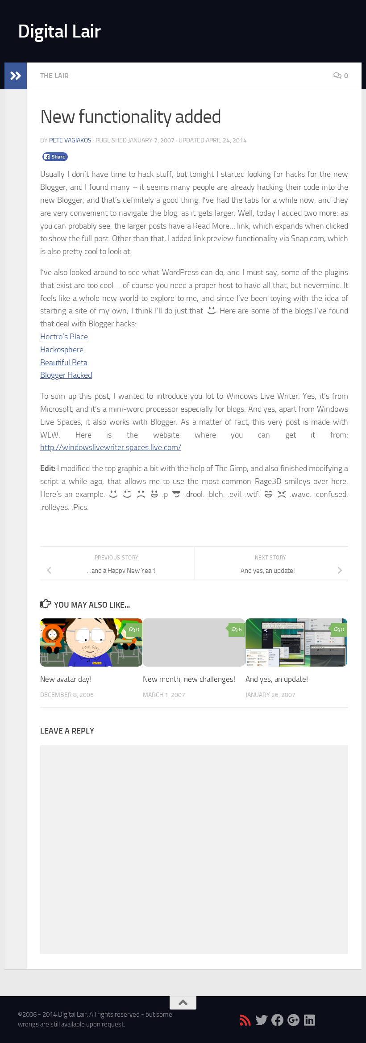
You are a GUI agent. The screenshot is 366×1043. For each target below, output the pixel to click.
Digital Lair (59, 31)
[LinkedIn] (310, 1020)
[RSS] (245, 1020)
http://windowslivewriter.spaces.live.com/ (110, 447)
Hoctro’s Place (64, 337)
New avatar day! (65, 679)
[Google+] (293, 1020)
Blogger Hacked (66, 375)
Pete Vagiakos (70, 140)
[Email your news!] (326, 1020)
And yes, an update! (276, 679)
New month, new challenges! (189, 679)
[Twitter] (261, 1020)
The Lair (54, 75)
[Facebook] (277, 1020)
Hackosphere (61, 350)
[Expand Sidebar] (15, 76)
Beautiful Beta (63, 362)
